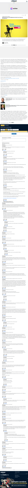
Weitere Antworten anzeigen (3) (7, 201)
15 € (4, 129)
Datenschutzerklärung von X (12, 78)
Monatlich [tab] (7, 125)
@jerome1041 (6, 43)
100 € (11, 129)
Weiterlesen (13, 133)
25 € (6, 129)
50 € (8, 129)
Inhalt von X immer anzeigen (4, 79)
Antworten (4, 150)
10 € (1, 129)
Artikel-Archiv (17, 475)
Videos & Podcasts (17, 476)
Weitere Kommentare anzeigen (6, 467)
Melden (5, 157)
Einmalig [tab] (3, 125)
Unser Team (2, 476)
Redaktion (7, 100)
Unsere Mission (2, 477)
